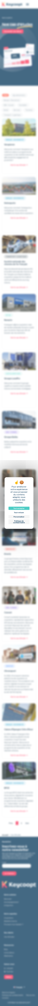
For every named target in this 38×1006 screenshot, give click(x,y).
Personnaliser (19, 517)
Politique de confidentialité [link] (19, 522)
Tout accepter (19, 508)
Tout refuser (19, 513)
